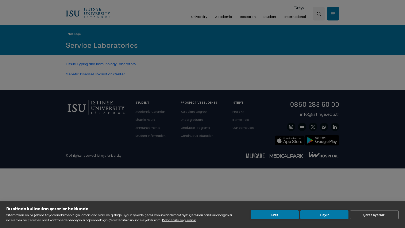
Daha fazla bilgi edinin (179, 220)
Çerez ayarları (374, 215)
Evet (274, 215)
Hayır (324, 215)
